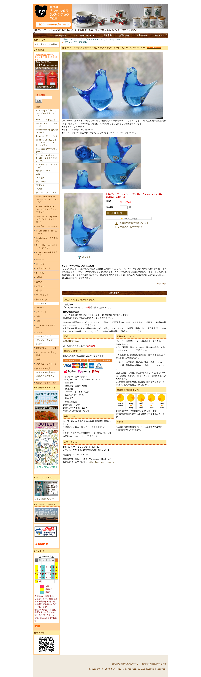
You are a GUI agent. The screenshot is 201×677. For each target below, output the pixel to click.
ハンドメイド (42, 312)
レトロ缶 (40, 273)
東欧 (38, 174)
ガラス (39, 282)
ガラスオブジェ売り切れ (76, 42)
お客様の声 (142, 35)
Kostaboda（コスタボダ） (47, 239)
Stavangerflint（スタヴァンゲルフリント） (47, 113)
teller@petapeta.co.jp (100, 462)
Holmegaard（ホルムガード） (46, 232)
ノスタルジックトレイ (46, 364)
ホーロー (40, 259)
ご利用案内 (106, 35)
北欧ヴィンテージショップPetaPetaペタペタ (54, 31)
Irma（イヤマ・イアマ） (45, 326)
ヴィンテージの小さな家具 (46, 353)
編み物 (39, 290)
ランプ (39, 332)
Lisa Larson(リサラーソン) (46, 253)
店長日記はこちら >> (45, 499)
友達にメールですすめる (131, 227)
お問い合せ (124, 35)
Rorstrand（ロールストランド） (47, 124)
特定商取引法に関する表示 (154, 664)
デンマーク (41, 181)
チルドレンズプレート (46, 192)
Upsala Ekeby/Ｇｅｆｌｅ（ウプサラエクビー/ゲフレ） (46, 142)
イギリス (40, 178)
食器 (38, 106)
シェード (40, 344)
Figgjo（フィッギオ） (47, 136)
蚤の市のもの (42, 299)
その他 (39, 189)
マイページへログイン (84, 35)
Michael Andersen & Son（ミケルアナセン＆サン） (46, 158)
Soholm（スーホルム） (47, 226)
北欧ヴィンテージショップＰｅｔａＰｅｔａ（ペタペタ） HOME (92, 39)
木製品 (39, 277)
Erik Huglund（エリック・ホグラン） (46, 246)
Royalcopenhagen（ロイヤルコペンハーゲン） (46, 199)
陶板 (38, 316)
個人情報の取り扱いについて (125, 664)
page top (161, 284)
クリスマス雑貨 (43, 368)
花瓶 (38, 321)
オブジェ (40, 286)
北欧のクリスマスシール (46, 377)
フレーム (40, 307)
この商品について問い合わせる (134, 223)
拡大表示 (86, 257)
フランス (40, 185)
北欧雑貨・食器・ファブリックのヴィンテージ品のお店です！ (108, 30)
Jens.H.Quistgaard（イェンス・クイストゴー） (46, 219)
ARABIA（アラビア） (46, 119)
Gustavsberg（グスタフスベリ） (47, 131)
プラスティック (43, 268)
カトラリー (41, 264)
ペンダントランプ (44, 340)
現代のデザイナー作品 (46, 383)
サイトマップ (160, 35)
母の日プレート (43, 170)
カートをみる (60, 35)
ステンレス (41, 303)
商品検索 (41, 95)
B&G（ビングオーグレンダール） (47, 150)
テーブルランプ (43, 336)
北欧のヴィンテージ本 (46, 348)
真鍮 (38, 359)
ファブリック (42, 295)
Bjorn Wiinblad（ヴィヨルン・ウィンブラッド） (46, 209)
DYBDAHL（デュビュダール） (46, 165)
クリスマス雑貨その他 (46, 372)
